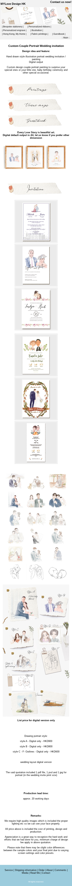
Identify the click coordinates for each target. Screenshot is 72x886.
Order (41, 870)
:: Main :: (66, 37)
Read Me (35, 872)
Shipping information (26, 870)
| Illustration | (36, 30)
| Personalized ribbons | (39, 26)
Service (9, 870)
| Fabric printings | (39, 34)
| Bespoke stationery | (12, 26)
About (49, 870)
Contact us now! (60, 2)
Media (25, 872)
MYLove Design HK (13, 3)
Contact (46, 872)
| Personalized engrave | (14, 30)
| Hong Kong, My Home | (14, 34)
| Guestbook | (58, 34)
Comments (60, 870)
